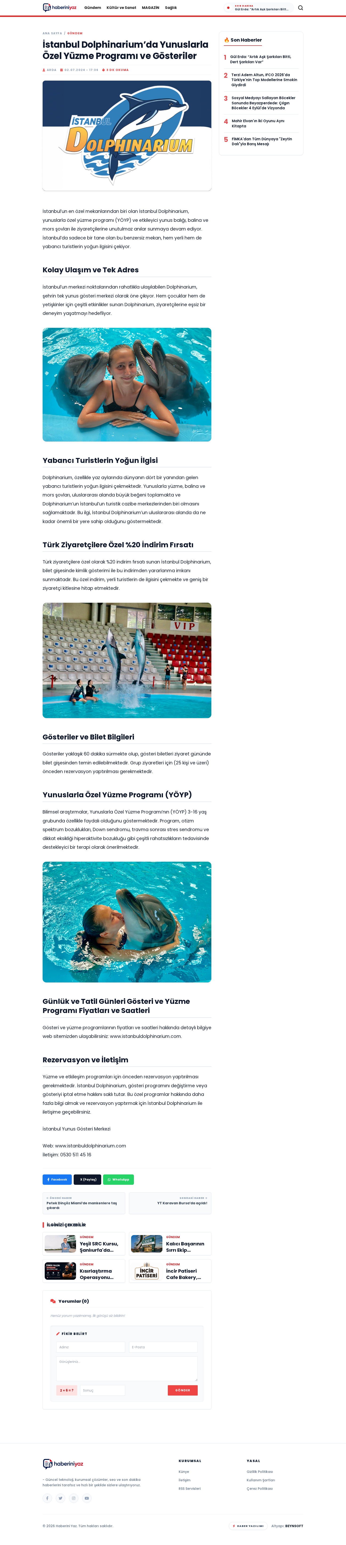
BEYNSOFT (294, 1526)
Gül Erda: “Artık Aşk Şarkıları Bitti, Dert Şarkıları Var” (260, 59)
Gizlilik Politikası (260, 1471)
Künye (184, 1471)
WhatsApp (121, 1179)
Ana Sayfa (52, 33)
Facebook (59, 1179)
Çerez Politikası (260, 1488)
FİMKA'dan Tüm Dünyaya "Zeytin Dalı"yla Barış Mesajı (262, 142)
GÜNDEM (75, 33)
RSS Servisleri (190, 1488)
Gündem (92, 7)
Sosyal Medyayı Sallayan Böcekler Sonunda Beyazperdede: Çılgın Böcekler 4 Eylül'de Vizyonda (263, 103)
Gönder (182, 1390)
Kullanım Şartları (261, 1480)
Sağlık (171, 7)
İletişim (184, 1480)
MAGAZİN (150, 7)
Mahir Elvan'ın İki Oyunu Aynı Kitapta (258, 123)
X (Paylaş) (88, 1179)
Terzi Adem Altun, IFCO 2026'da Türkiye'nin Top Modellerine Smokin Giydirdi (264, 80)
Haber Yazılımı (250, 1526)
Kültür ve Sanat (121, 7)
